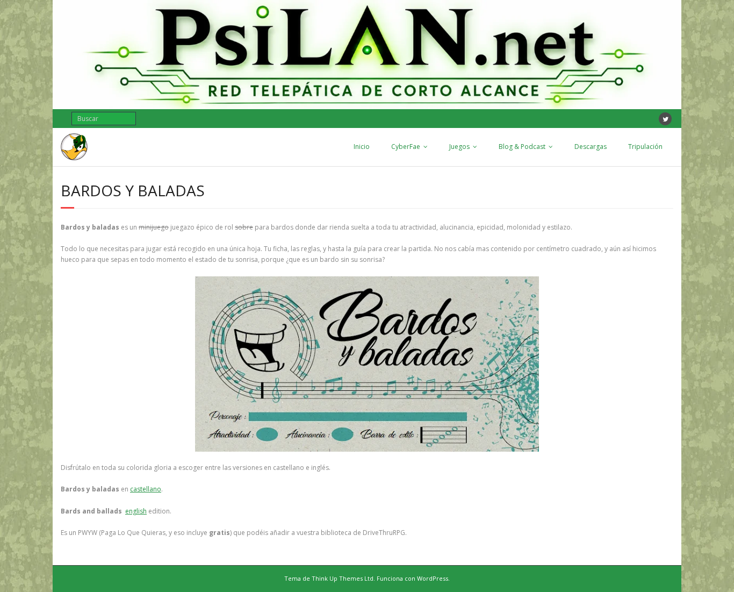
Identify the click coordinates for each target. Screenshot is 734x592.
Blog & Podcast (522, 146)
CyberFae (405, 146)
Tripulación (645, 146)
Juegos (459, 146)
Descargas (590, 146)
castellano (145, 489)
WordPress (432, 578)
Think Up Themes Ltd (342, 578)
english (136, 511)
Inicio (362, 146)
